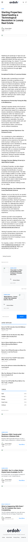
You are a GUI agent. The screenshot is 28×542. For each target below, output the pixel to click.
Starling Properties (11, 57)
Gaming (12, 268)
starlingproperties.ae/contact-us (10, 227)
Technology (7, 504)
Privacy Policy (16, 537)
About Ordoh (9, 537)
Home (3, 537)
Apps (2, 393)
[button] (2, 2)
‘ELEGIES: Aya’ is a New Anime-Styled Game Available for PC (12, 471)
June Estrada (8, 517)
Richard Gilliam (8, 28)
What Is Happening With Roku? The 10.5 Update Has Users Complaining (12, 508)
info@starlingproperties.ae (12, 244)
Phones (3, 399)
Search (22, 316)
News (2, 8)
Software (3, 405)
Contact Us (23, 537)
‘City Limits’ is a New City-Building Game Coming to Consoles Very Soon (16, 272)
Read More (22, 444)
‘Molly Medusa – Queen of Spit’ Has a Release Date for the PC (10, 298)
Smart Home (4, 402)
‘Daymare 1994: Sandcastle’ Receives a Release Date (11, 435)
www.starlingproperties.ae (8, 246)
